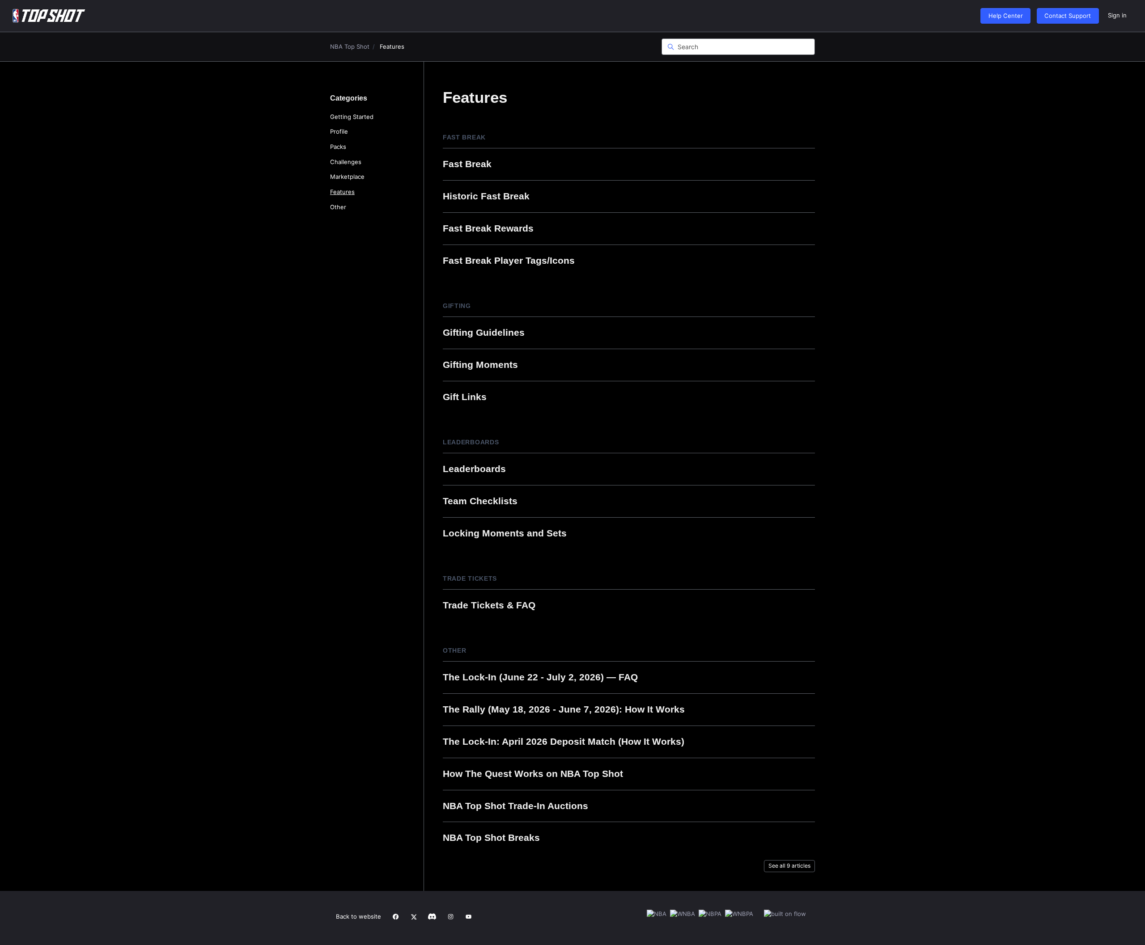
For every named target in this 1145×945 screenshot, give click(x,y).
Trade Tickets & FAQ (489, 605)
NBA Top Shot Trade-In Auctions (515, 806)
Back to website (358, 916)
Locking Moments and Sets (505, 533)
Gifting (457, 305)
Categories (348, 98)
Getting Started (351, 116)
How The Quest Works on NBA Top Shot (533, 773)
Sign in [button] (1117, 15)
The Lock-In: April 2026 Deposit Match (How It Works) (563, 741)
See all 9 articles (789, 865)
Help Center (1005, 15)
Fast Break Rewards (488, 228)
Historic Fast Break (486, 196)
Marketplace (347, 176)
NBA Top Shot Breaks (491, 837)
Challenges (345, 161)
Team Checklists (480, 501)
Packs (338, 146)
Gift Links (465, 397)
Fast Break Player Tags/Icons (509, 260)
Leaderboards (471, 442)
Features (342, 191)
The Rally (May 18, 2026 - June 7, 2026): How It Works (564, 709)
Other (454, 650)
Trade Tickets (470, 578)
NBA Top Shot (349, 46)
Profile (339, 131)
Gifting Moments (480, 364)
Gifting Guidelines (484, 332)
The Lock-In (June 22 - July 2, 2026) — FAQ (540, 677)
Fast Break (464, 137)
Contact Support (1067, 15)
